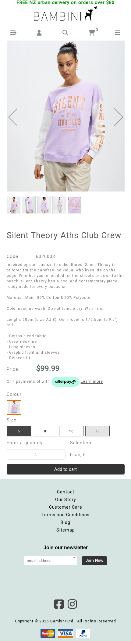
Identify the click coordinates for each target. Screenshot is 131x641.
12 (97, 431)
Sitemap (65, 530)
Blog (65, 522)
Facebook (58, 604)
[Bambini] (65, 14)
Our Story (65, 499)
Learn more (92, 382)
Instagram (72, 604)
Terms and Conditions (65, 514)
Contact (65, 491)
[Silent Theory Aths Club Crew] (66, 116)
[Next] (118, 117)
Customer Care (65, 507)
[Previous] (12, 117)
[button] (13, 32)
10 (71, 431)
